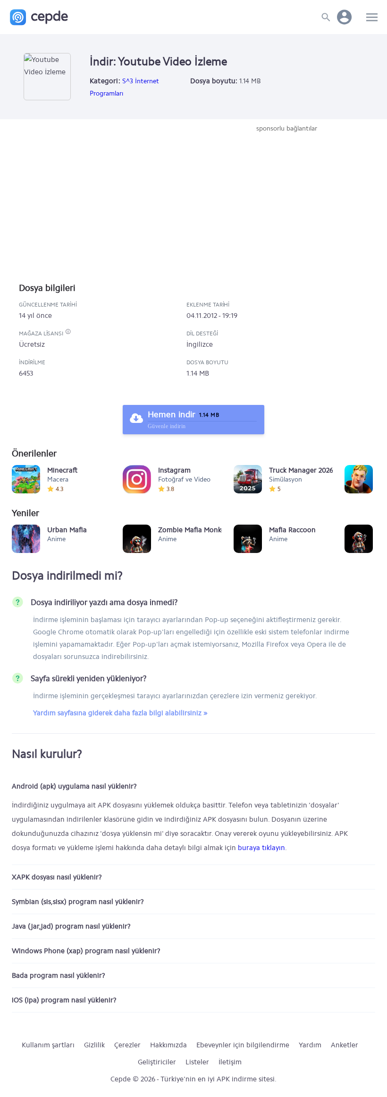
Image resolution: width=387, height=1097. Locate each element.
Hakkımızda (168, 1045)
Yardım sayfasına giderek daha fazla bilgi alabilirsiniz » (120, 713)
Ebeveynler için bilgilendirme (242, 1045)
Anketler (344, 1045)
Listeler (197, 1062)
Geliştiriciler (157, 1062)
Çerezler (127, 1045)
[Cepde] (38, 17)
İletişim (230, 1062)
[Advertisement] (286, 204)
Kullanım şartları (48, 1045)
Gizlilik (94, 1045)
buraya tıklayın (261, 847)
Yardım (310, 1045)
